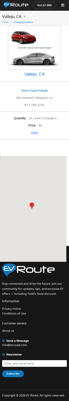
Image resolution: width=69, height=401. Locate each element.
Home (5, 22)
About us (8, 331)
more (34, 132)
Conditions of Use (14, 313)
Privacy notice (11, 309)
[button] (32, 205)
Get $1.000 (44, 5)
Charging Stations (23, 22)
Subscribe (13, 373)
